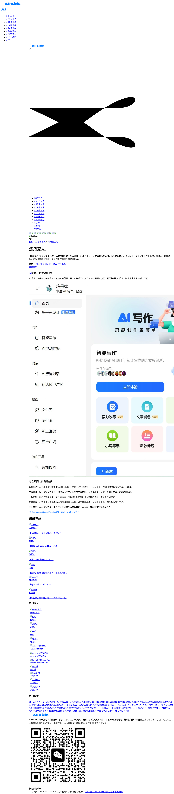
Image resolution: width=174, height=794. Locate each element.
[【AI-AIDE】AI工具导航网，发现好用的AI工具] (37, 47)
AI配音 (76, 702)
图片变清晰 (88, 711)
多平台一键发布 (73, 711)
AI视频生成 (36, 705)
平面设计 (141, 708)
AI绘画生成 (53, 242)
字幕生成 (38, 711)
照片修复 (42, 702)
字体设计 (50, 708)
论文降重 (53, 264)
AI (30, 273)
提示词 (116, 708)
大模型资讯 (75, 708)
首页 (31, 242)
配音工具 (65, 702)
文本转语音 (98, 702)
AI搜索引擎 (139, 702)
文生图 (45, 264)
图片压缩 (154, 705)
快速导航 (119, 792)
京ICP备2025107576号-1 (95, 792)
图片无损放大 (164, 702)
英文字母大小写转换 (138, 705)
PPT (32, 702)
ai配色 (59, 705)
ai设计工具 (85, 705)
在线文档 (121, 705)
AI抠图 (86, 702)
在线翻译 (105, 708)
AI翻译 (151, 702)
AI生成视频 (102, 711)
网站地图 (110, 792)
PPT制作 (53, 702)
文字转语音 (124, 702)
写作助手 (62, 264)
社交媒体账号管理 (54, 711)
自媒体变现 (71, 705)
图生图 (39, 264)
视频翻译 (62, 708)
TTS (111, 705)
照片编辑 (49, 705)
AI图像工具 (40, 242)
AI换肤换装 (128, 708)
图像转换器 (154, 708)
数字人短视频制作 (119, 711)
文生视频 (111, 702)
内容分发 (38, 708)
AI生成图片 (100, 705)
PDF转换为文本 (90, 708)
